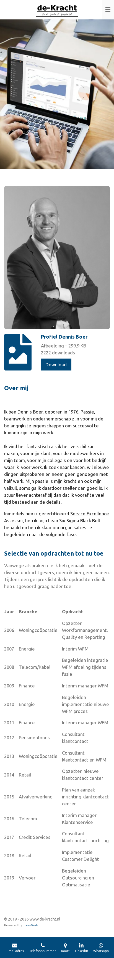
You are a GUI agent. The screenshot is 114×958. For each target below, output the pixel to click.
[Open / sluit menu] (108, 9)
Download (56, 364)
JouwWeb (30, 925)
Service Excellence (89, 513)
